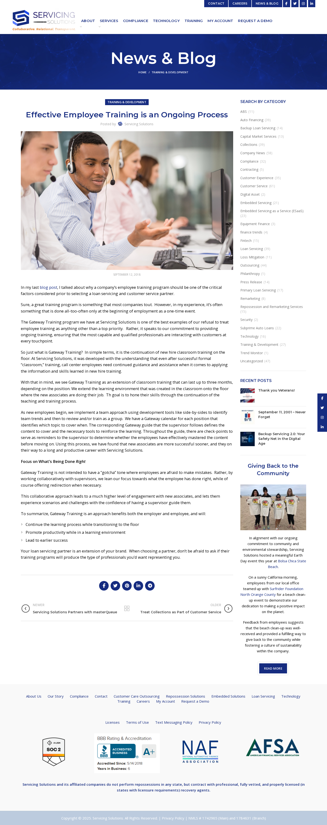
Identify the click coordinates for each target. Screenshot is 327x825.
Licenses (112, 722)
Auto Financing (251, 120)
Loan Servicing (251, 248)
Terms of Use (137, 722)
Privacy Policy (210, 722)
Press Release (251, 282)
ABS (243, 111)
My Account (165, 701)
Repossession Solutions (185, 696)
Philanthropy (250, 273)
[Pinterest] (127, 586)
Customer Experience (256, 178)
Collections (248, 144)
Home (142, 72)
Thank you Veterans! (276, 390)
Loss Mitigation (252, 257)
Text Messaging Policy (173, 722)
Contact (101, 696)
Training (123, 701)
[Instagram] (303, 3)
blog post (48, 287)
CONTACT (216, 3)
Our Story (56, 696)
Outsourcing (249, 265)
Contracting (249, 169)
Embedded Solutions (228, 696)
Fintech (246, 240)
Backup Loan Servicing (257, 128)
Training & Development (170, 72)
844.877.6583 (22, 5)
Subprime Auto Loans (257, 328)
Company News (252, 153)
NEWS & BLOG (267, 3)
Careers (143, 701)
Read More (273, 668)
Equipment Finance (255, 224)
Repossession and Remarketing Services (271, 306)
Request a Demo (195, 701)
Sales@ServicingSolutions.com (176, 3)
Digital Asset (250, 194)
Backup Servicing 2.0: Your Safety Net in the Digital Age (281, 438)
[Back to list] (126, 608)
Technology (249, 336)
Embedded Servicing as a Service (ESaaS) (272, 211)
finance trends (251, 232)
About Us (33, 696)
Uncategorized (251, 361)
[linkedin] (311, 3)
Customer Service (254, 186)
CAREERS (239, 3)
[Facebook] (286, 3)
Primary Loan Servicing (258, 290)
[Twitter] (295, 3)
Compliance (249, 161)
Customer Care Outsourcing (137, 696)
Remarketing (250, 298)
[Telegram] (150, 586)
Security (246, 319)
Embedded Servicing (255, 202)
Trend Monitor (251, 353)
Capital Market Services (258, 136)
